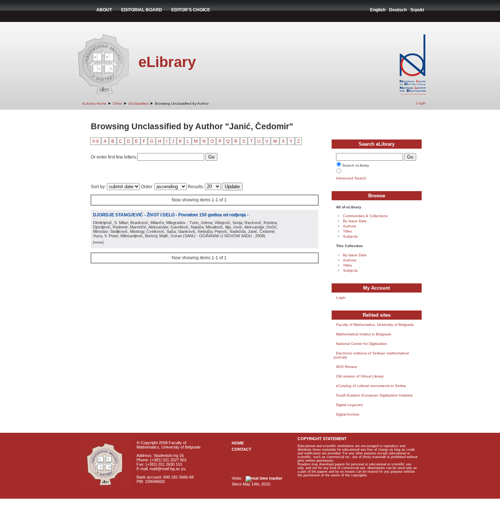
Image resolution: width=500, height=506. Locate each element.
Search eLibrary (355, 165)
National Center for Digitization (361, 344)
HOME (238, 443)
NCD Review (346, 367)
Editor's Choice (190, 9)
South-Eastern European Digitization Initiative (374, 395)
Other (117, 103)
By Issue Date (355, 221)
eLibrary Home (94, 103)
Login (421, 103)
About (104, 9)
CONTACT (241, 449)
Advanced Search (351, 178)
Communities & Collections (365, 216)
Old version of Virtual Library (360, 376)
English (377, 9)
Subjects (350, 236)
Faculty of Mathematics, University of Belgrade (375, 325)
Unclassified (138, 103)
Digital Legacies (349, 405)
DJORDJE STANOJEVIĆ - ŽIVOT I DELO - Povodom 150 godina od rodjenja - (171, 214)
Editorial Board (141, 9)
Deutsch (398, 9)
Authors (349, 226)
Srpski (417, 9)
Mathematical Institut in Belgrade (363, 334)
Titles (347, 231)
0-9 (95, 141)
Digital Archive (347, 414)
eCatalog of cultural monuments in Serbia (371, 386)
